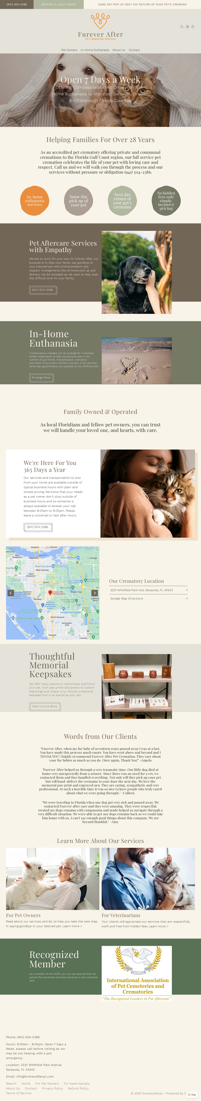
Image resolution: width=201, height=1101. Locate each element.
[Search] (182, 26)
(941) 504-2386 (37, 527)
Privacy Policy (52, 1088)
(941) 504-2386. (43, 290)
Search (11, 1083)
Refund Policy (78, 1088)
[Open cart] (193, 26)
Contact (31, 1088)
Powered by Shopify (180, 1093)
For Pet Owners (47, 1083)
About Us (13, 1088)
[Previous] (11, 593)
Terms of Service (18, 1093)
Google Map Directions (127, 598)
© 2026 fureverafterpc (147, 1093)
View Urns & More (44, 706)
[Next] (94, 593)
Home (25, 1083)
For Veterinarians (77, 1083)
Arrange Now (41, 377)
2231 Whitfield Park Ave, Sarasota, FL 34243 (142, 590)
